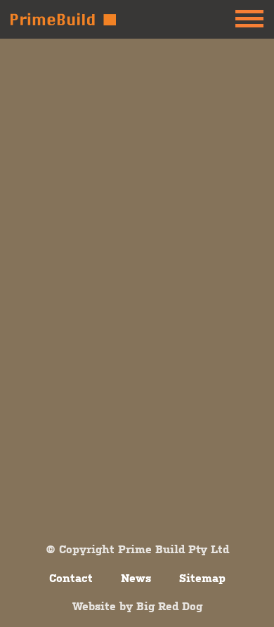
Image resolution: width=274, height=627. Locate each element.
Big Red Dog (169, 606)
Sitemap (202, 578)
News (136, 578)
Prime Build (63, 19)
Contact (71, 578)
